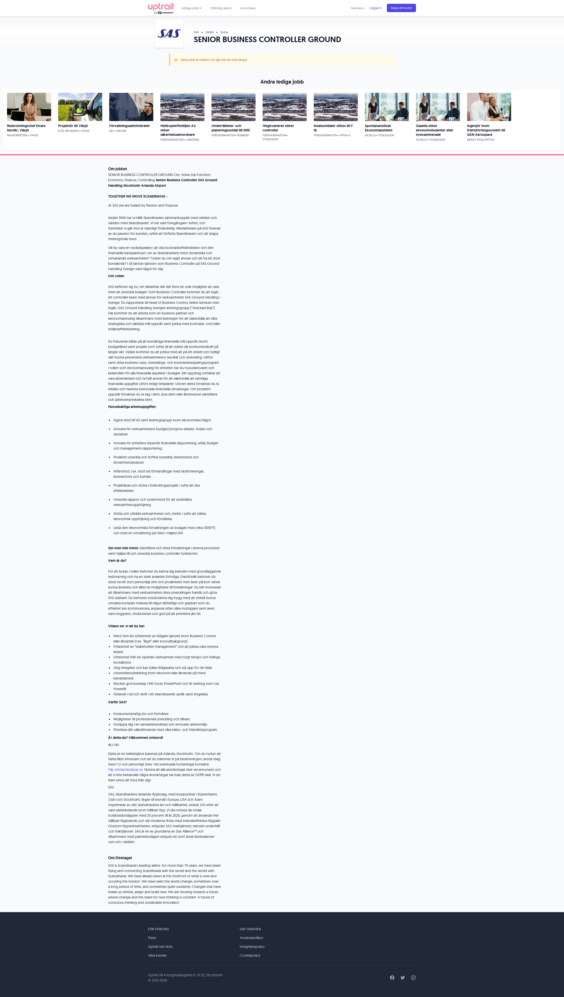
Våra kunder (157, 955)
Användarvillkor (251, 937)
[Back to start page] (160, 8)
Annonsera (247, 8)
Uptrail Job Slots (160, 946)
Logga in (375, 8)
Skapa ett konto (401, 8)
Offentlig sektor (221, 8)
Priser (152, 937)
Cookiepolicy (250, 955)
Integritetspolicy (252, 946)
